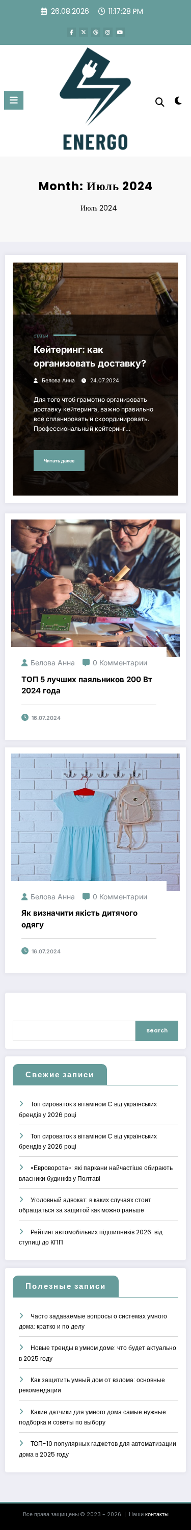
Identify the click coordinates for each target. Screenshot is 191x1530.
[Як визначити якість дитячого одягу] (95, 821)
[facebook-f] (71, 32)
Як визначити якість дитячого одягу (79, 918)
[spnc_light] (178, 103)
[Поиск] (160, 102)
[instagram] (108, 32)
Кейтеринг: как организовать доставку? (90, 356)
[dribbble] (95, 32)
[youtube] (120, 32)
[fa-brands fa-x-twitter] (83, 32)
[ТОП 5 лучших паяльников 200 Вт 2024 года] (95, 588)
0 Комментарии (120, 662)
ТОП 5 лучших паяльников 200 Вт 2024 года (86, 685)
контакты (157, 1514)
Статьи (41, 336)
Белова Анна (58, 380)
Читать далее (59, 460)
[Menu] (13, 100)
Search (157, 1030)
